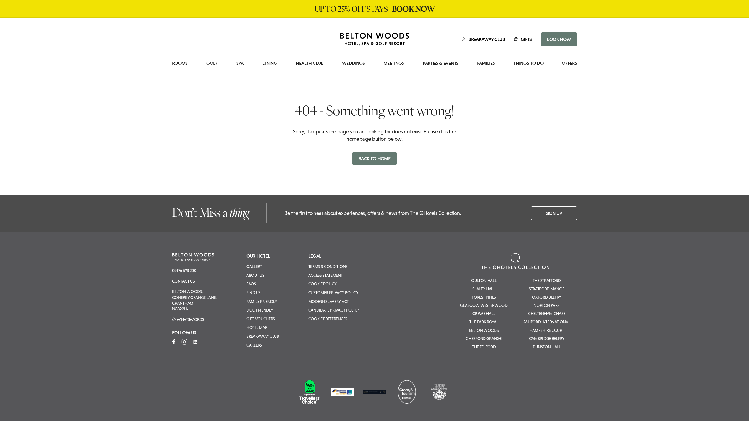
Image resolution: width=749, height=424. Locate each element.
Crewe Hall (483, 313)
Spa (240, 63)
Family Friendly (261, 301)
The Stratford (547, 280)
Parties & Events (441, 63)
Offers (569, 63)
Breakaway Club (262, 336)
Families (486, 63)
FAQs (251, 283)
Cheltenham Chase (546, 313)
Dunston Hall (547, 346)
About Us (255, 275)
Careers (254, 345)
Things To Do (528, 63)
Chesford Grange (483, 338)
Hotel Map (256, 327)
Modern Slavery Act (328, 301)
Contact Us (183, 281)
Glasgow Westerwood (483, 305)
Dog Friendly (259, 310)
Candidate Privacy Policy (333, 310)
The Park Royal (484, 321)
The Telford (484, 346)
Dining (269, 63)
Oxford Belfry (546, 297)
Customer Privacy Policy (333, 292)
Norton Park (546, 305)
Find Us (253, 292)
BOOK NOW (559, 39)
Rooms (180, 63)
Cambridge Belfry (546, 338)
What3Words (190, 319)
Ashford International (546, 321)
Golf (212, 63)
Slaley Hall (483, 288)
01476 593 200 (184, 270)
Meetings (393, 63)
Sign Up (554, 213)
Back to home (374, 158)
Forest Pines (484, 297)
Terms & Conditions (328, 266)
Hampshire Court (546, 330)
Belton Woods (484, 330)
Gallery (254, 266)
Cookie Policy (322, 283)
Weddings (353, 63)
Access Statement (325, 275)
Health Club (309, 63)
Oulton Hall (483, 280)
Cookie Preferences (327, 319)
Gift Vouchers (260, 319)
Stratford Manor (546, 288)
